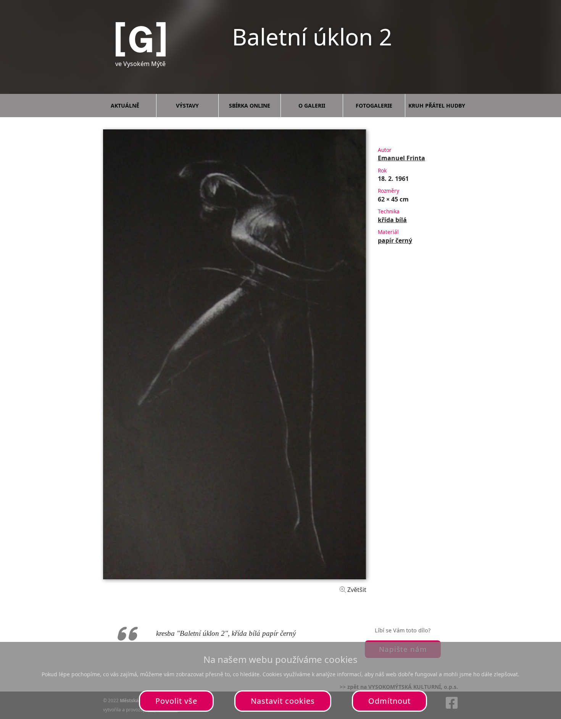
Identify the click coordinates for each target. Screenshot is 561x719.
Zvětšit (356, 589)
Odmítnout (389, 701)
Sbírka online (249, 105)
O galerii (311, 105)
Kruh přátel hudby (436, 105)
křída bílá (392, 220)
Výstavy (187, 105)
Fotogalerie (374, 105)
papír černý (395, 240)
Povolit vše (176, 701)
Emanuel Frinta (401, 158)
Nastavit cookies (283, 701)
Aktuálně (125, 105)
